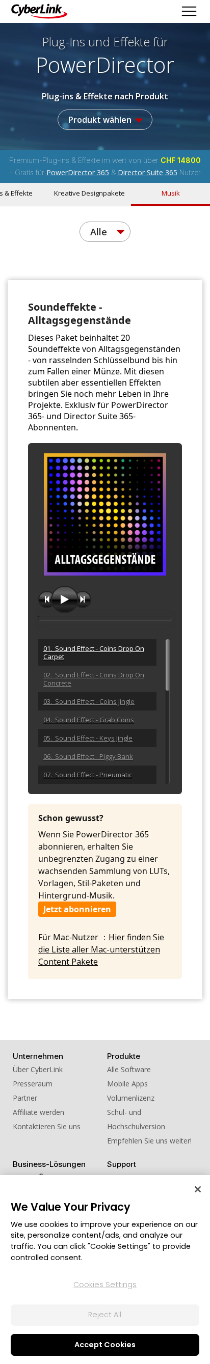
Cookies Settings (105, 1284)
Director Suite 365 (147, 172)
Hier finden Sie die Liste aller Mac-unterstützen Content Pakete (101, 949)
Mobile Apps (127, 1083)
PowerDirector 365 (77, 172)
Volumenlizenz (130, 1098)
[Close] (198, 1189)
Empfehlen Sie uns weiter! (149, 1140)
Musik (171, 193)
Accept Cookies (105, 1345)
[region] (105, 1269)
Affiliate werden (38, 1112)
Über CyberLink (38, 1069)
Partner (25, 1098)
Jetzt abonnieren (77, 909)
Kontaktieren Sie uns (47, 1126)
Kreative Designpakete (89, 193)
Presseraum (32, 1083)
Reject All (104, 1315)
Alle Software (129, 1069)
